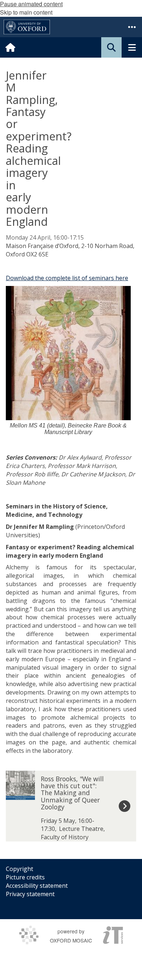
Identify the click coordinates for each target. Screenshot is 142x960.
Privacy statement (30, 894)
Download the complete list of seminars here (67, 278)
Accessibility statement (37, 886)
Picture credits (25, 877)
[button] (132, 27)
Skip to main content (26, 12)
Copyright (19, 869)
